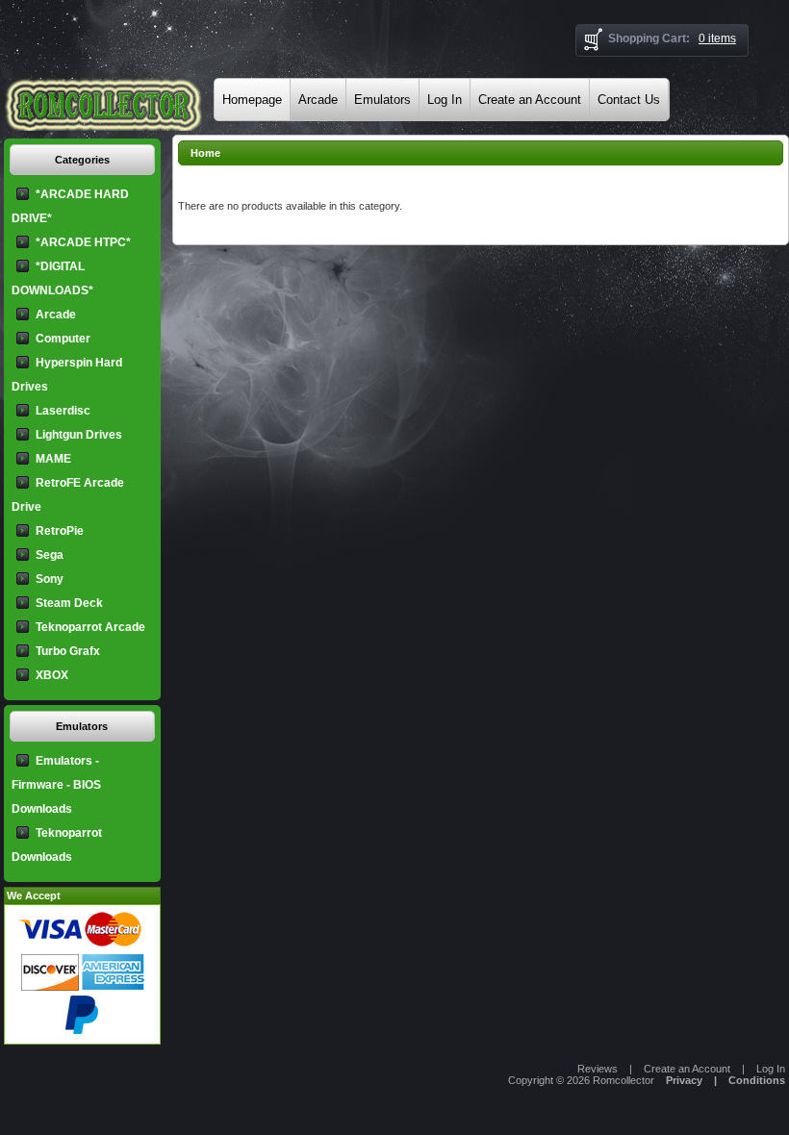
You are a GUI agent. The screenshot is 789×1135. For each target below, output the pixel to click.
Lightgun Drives (79, 434)
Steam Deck (69, 603)
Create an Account (529, 99)
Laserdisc (63, 410)
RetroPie (60, 531)
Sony (50, 579)
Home (205, 153)
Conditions (756, 1080)
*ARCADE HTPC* (83, 242)
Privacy (684, 1080)
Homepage (252, 99)
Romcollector (623, 1080)
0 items (717, 38)
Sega (50, 555)
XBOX (52, 675)
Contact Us (629, 99)
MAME (53, 459)
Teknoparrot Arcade (90, 627)
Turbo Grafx (68, 651)
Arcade (318, 99)
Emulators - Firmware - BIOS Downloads (56, 785)
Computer (63, 338)
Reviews (597, 1068)
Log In (444, 99)
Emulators (382, 99)
